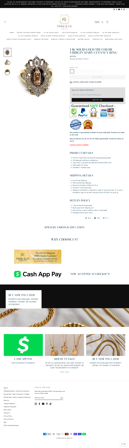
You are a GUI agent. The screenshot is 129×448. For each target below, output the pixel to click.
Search (6, 388)
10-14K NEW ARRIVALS (110, 32)
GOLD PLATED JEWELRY (77, 36)
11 (95, 71)
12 (100, 71)
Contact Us (7, 413)
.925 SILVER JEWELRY (70, 32)
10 (90, 71)
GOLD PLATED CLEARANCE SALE (19, 39)
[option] (64, 4)
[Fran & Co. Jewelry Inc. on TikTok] (50, 404)
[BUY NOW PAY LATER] (105, 345)
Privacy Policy (8, 416)
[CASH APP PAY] (23, 345)
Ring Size (74, 67)
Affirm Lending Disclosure (11, 425)
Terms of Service (8, 419)
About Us (6, 400)
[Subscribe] (62, 398)
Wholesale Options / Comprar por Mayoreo (16, 391)
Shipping (72, 59)
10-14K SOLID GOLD (51, 32)
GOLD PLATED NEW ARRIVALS (99, 36)
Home (12, 32)
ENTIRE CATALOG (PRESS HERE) (29, 32)
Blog (5, 422)
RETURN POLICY (84, 39)
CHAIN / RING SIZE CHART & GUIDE (87, 82)
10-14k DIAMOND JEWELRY (28, 36)
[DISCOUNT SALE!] (64, 345)
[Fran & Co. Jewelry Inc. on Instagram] (36, 404)
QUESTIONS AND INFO (113, 39)
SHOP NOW (64, 372)
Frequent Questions (9, 403)
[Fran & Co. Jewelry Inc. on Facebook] (39, 404)
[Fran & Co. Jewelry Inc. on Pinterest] (47, 404)
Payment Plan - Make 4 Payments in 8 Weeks (16, 394)
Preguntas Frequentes (10, 407)
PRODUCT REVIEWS (41, 39)
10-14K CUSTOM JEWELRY (89, 32)
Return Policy (7, 410)
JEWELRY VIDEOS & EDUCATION (63, 39)
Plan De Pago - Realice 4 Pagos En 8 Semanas (17, 397)
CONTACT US (97, 39)
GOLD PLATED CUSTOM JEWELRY (53, 36)
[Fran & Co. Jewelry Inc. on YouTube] (43, 404)
